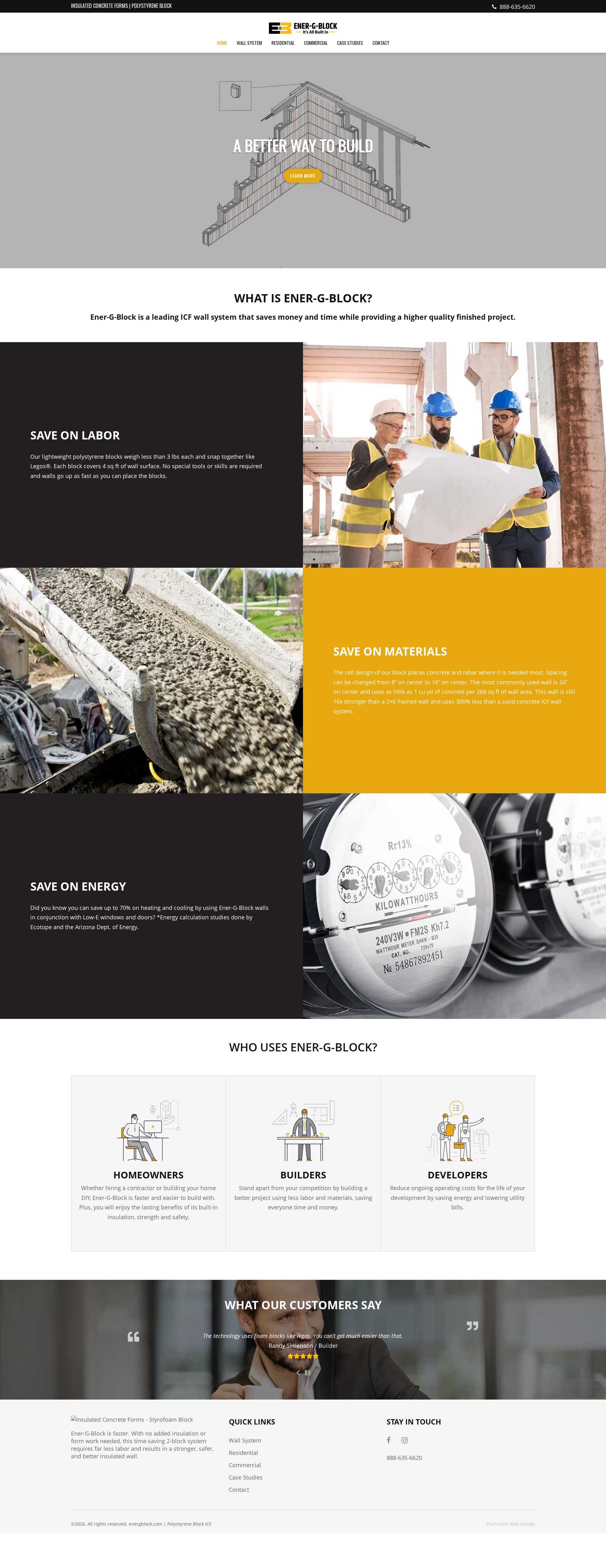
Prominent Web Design (510, 1524)
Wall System (245, 1440)
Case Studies (246, 1477)
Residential (243, 1452)
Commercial (245, 1465)
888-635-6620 (517, 6)
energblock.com (145, 1524)
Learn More (303, 175)
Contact (239, 1489)
